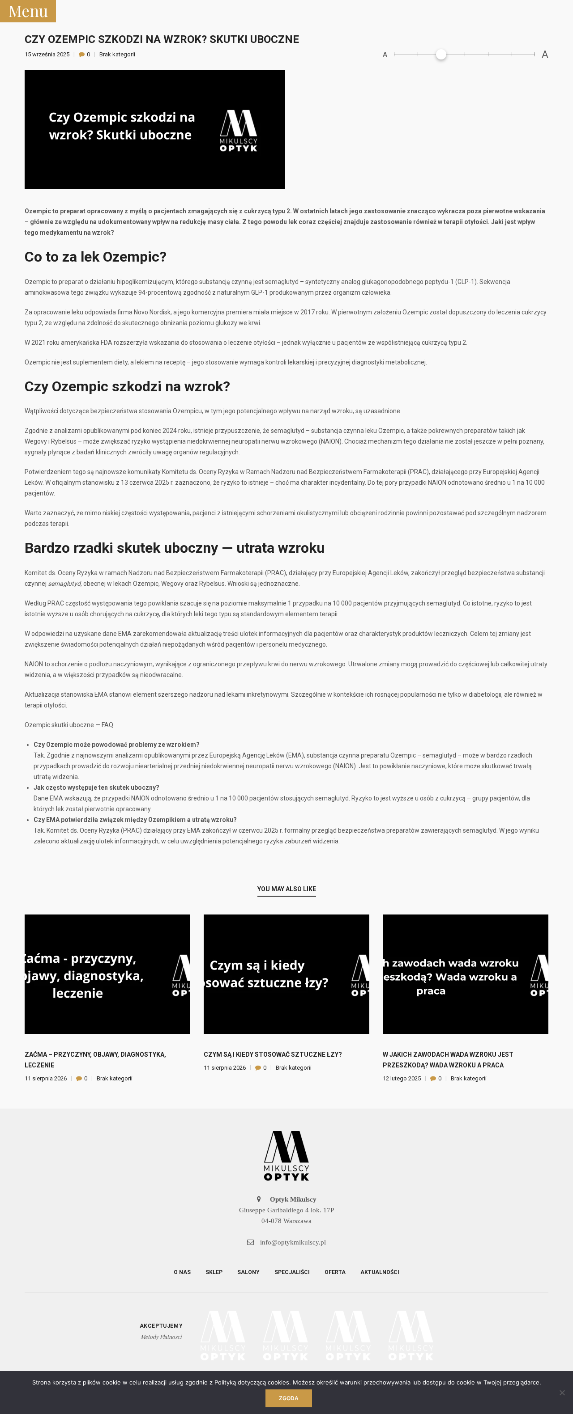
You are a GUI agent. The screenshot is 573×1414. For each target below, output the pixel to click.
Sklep (213, 1272)
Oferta (335, 1272)
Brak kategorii (117, 54)
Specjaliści (292, 1272)
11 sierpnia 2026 (46, 1078)
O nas (182, 1272)
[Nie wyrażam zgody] (561, 1392)
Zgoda (289, 1398)
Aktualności (379, 1272)
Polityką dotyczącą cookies (251, 1382)
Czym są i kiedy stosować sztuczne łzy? (273, 1054)
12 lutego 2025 (402, 1078)
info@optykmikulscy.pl (292, 1242)
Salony (248, 1272)
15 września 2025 (48, 54)
